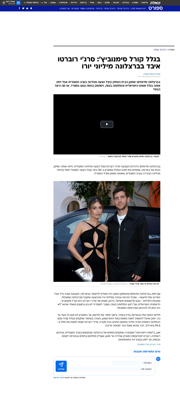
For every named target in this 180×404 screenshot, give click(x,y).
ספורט (135, 3)
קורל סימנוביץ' (143, 345)
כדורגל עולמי (109, 9)
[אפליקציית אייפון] (27, 8)
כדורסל (99, 9)
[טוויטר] (23, 8)
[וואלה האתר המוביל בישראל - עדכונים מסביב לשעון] (155, 2)
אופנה (53, 3)
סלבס (107, 3)
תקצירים (75, 9)
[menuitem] (143, 2)
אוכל (92, 3)
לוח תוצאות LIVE (138, 9)
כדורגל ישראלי (123, 9)
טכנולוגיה (63, 3)
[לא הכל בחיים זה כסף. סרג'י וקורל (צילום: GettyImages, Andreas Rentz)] (106, 234)
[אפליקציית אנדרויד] (31, 8)
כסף (99, 3)
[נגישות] (4, 3)
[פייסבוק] (19, 8)
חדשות (144, 3)
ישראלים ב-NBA (87, 9)
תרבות (116, 3)
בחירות (125, 3)
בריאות (83, 3)
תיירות (74, 3)
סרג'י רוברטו (155, 345)
